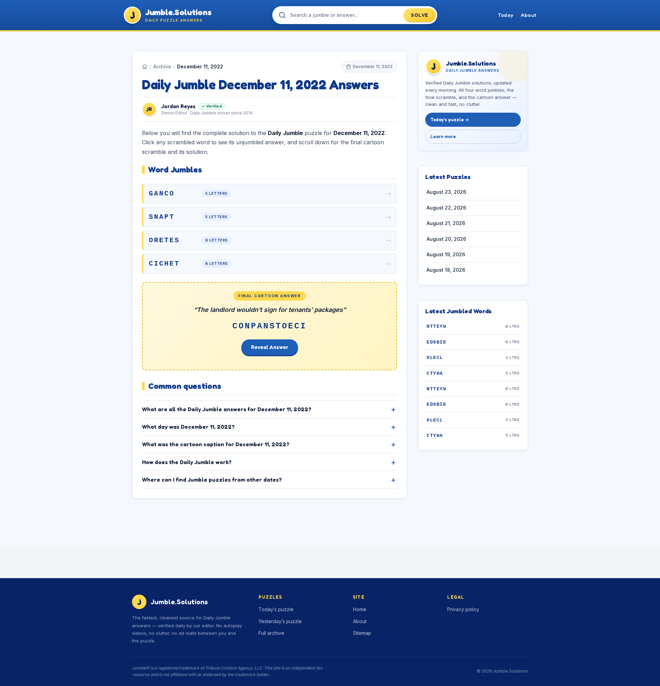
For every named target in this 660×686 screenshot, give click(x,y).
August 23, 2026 (446, 192)
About (528, 15)
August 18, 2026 (446, 270)
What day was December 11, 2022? (188, 426)
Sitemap (362, 633)
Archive (162, 66)
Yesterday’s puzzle (280, 621)
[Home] (144, 66)
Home (359, 609)
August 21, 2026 (446, 223)
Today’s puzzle (276, 609)
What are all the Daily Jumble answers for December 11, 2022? (226, 409)
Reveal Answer (269, 347)
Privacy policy (463, 609)
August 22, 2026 (446, 208)
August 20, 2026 (446, 239)
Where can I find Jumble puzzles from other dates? (212, 479)
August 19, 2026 (446, 254)
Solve (419, 15)
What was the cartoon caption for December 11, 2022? (215, 444)
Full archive (271, 633)
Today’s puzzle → (449, 120)
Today (505, 15)
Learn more (443, 136)
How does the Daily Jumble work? (187, 462)
